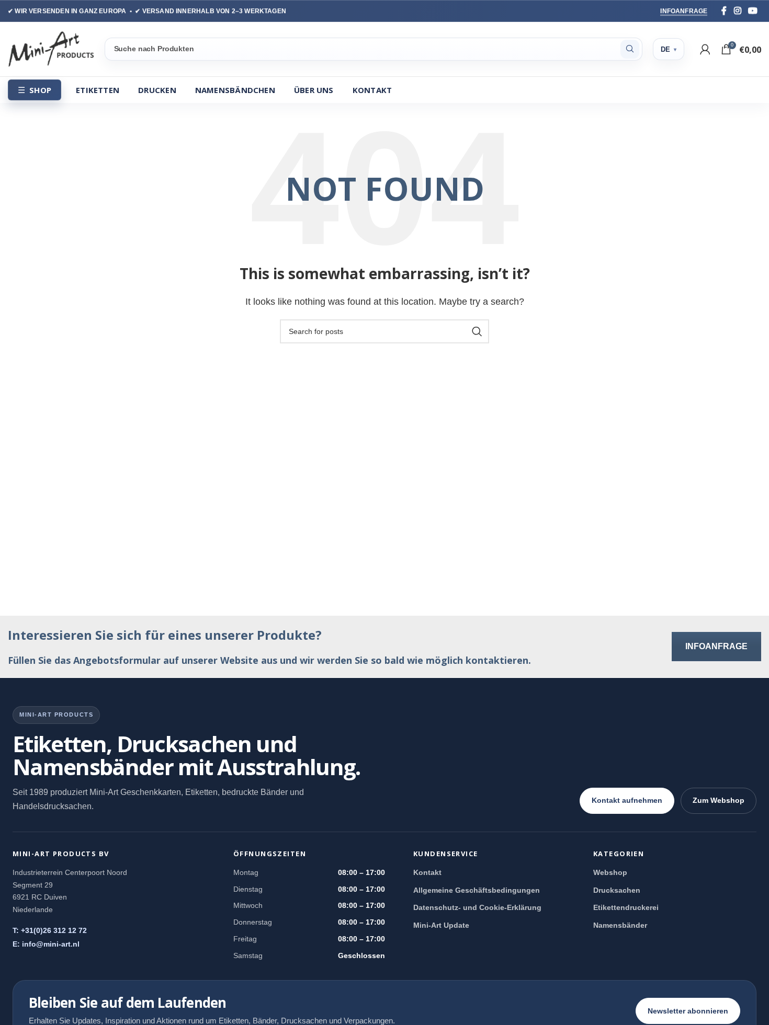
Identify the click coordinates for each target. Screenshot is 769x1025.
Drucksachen (616, 890)
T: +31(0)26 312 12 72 (50, 930)
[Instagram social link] (737, 11)
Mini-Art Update (441, 925)
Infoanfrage (683, 11)
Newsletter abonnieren (688, 1011)
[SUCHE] (629, 49)
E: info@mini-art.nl (46, 944)
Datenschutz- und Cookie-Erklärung (477, 907)
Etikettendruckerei (626, 907)
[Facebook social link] (724, 11)
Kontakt (427, 872)
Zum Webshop (718, 800)
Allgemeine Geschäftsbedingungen (476, 890)
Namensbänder (620, 925)
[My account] (705, 49)
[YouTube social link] (752, 11)
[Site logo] (51, 48)
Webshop (610, 872)
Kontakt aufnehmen (627, 800)
